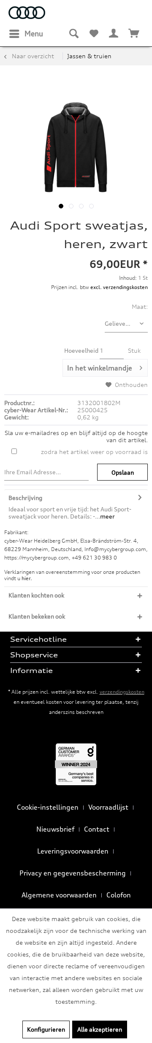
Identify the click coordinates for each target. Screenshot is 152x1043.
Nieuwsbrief (55, 829)
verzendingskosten (122, 692)
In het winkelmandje (99, 368)
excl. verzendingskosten (119, 287)
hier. (27, 578)
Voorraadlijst (108, 807)
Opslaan (122, 472)
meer (107, 516)
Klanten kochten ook (36, 595)
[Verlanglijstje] (93, 33)
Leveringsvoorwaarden (73, 851)
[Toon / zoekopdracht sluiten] (73, 33)
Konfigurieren (46, 1029)
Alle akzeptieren (99, 1029)
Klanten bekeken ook (36, 616)
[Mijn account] (114, 33)
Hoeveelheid (81, 350)
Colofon (118, 895)
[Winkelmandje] (134, 33)
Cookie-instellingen (48, 807)
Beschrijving (25, 497)
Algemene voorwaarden (59, 895)
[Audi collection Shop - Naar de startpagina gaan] (26, 13)
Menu (33, 33)
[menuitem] (25, 33)
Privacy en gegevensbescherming (72, 873)
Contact (96, 829)
